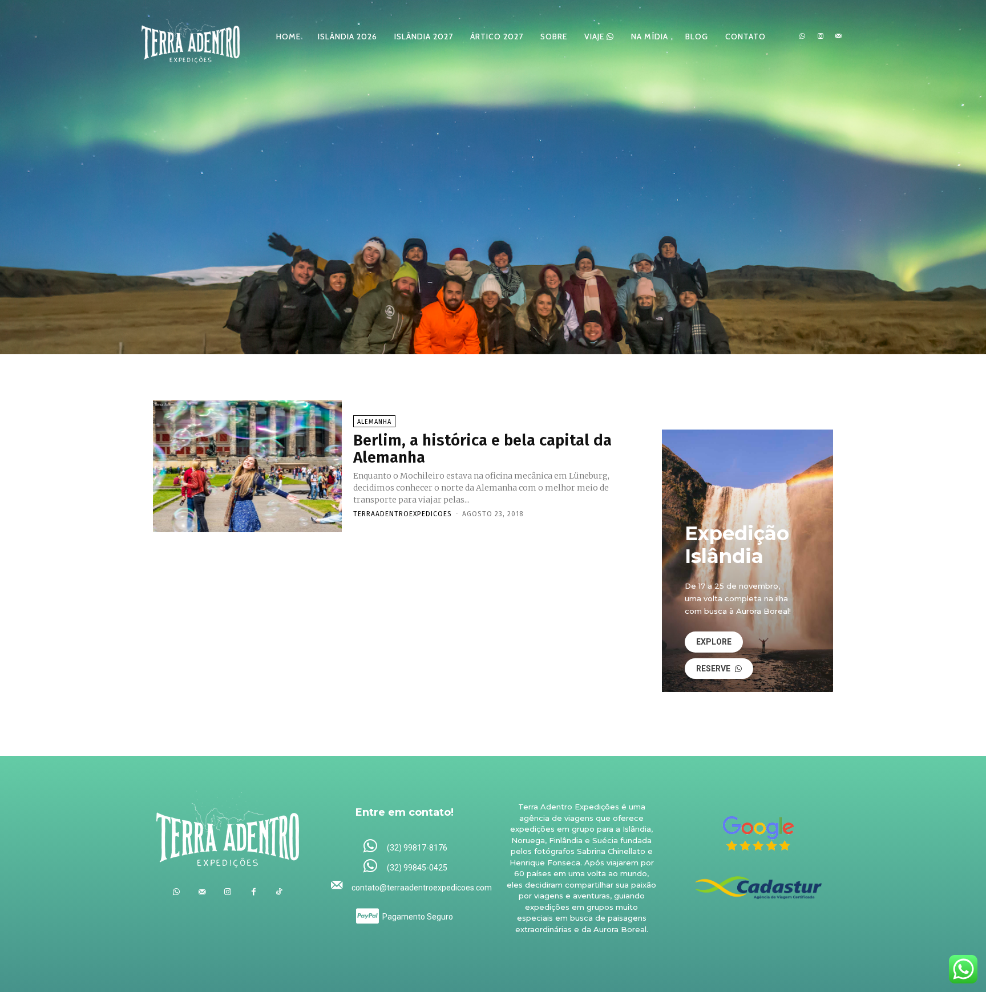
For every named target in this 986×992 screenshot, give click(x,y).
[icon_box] (404, 847)
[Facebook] (254, 892)
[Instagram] (820, 36)
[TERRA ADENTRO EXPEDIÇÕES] (191, 36)
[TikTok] (279, 892)
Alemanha (374, 422)
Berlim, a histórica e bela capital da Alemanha (482, 449)
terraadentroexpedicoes (402, 514)
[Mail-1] (838, 36)
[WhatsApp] (802, 36)
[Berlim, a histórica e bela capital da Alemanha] (247, 466)
